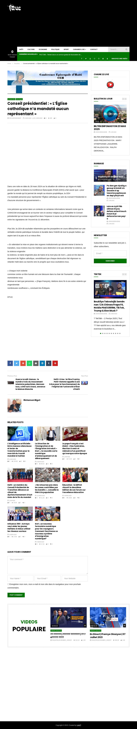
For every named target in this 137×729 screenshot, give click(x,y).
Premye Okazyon (56, 630)
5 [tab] (109, 333)
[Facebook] (81, 58)
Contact (94, 49)
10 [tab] (119, 333)
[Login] (107, 58)
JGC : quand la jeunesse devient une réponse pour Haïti (58, 55)
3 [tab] (104, 333)
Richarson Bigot (15, 118)
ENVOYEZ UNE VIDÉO (119, 59)
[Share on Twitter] (16, 363)
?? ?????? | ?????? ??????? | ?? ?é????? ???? (68, 636)
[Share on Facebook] (10, 363)
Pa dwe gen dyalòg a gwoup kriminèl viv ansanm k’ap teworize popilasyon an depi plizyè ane (116, 190)
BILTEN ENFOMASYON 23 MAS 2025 (110, 128)
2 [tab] (102, 333)
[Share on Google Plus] (23, 363)
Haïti (21, 49)
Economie (43, 49)
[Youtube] (90, 58)
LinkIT (79, 725)
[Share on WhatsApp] (29, 363)
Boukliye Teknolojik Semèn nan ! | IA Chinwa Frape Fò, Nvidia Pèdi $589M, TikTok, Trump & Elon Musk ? (109, 306)
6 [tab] (111, 333)
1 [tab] (100, 333)
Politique (55, 49)
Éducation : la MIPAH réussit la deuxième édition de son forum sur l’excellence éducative (74, 489)
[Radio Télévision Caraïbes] (14, 7)
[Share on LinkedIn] (42, 363)
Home (9, 63)
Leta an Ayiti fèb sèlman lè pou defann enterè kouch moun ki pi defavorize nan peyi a (116, 212)
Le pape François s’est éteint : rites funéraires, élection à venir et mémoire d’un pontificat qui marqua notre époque (74, 448)
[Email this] (36, 363)
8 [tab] (115, 333)
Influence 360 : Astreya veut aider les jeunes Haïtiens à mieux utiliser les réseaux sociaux (19, 527)
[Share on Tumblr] (48, 363)
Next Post (84, 376)
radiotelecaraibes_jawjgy (62, 640)
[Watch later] (99, 58)
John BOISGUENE (101, 132)
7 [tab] (113, 333)
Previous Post (12, 376)
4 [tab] (107, 333)
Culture (31, 49)
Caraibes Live (79, 49)
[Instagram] (94, 58)
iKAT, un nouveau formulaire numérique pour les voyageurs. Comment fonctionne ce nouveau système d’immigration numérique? (46, 531)
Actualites (17, 63)
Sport (66, 49)
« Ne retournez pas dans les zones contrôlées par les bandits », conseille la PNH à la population (47, 489)
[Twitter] (86, 58)
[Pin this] (55, 363)
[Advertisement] (91, 23)
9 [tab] (117, 333)
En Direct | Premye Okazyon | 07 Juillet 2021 (107, 636)
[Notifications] (103, 58)
